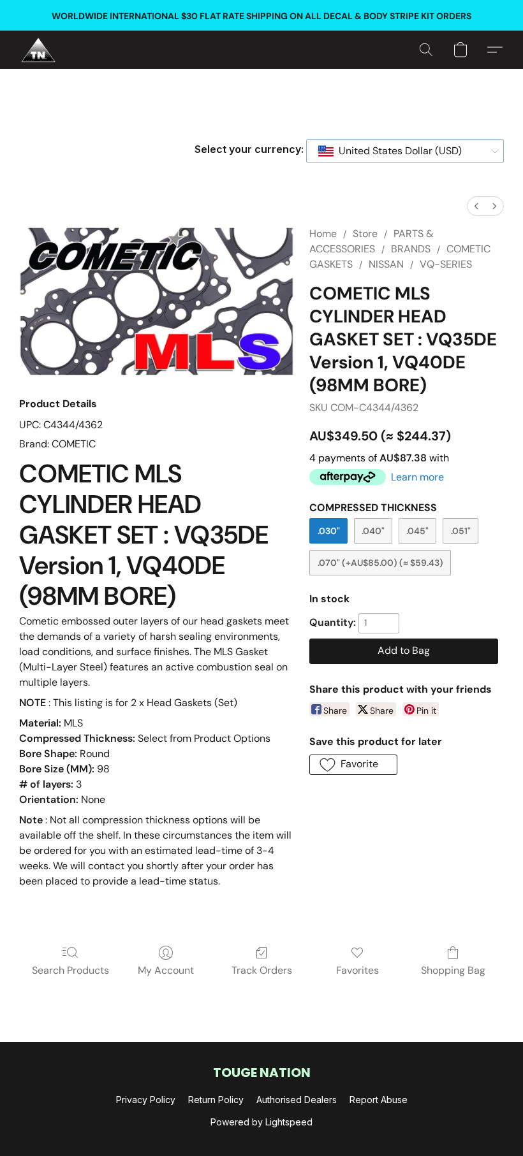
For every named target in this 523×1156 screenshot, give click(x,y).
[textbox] (396, 151)
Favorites (357, 970)
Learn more (417, 477)
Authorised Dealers (296, 1099)
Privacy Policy (145, 1099)
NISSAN (386, 264)
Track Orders (262, 970)
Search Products (70, 970)
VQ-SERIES (446, 264)
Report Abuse (379, 1099)
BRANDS (411, 249)
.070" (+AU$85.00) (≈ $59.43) (380, 562)
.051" (461, 531)
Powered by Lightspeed (261, 1121)
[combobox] (405, 151)
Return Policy (216, 1099)
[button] (38, 49)
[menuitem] (476, 206)
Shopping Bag (453, 970)
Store (365, 233)
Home (323, 233)
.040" (373, 531)
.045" (417, 531)
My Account (166, 970)
